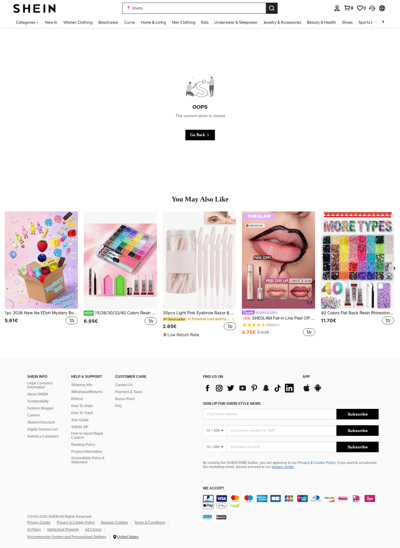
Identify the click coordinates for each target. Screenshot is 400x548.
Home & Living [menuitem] (153, 22)
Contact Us (124, 385)
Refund (77, 399)
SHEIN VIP (79, 427)
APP (306, 377)
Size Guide (80, 420)
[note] (182, 335)
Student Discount (40, 422)
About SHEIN (37, 394)
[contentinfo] (291, 502)
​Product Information (86, 452)
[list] (250, 388)
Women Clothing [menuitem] (78, 22)
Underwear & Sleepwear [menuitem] (236, 22)
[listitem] (41, 274)
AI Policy (34, 529)
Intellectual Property (63, 529)
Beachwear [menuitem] (108, 22)
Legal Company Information (40, 385)
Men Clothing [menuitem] (183, 22)
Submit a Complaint (43, 436)
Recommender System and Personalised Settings (66, 537)
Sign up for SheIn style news (232, 404)
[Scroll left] (376, 22)
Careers (33, 415)
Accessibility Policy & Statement (88, 460)
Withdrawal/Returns (86, 392)
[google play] (318, 391)
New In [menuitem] (51, 22)
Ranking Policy (83, 445)
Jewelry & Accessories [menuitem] (282, 22)
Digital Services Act (42, 429)
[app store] (306, 391)
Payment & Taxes (129, 392)
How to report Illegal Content (87, 435)
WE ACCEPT (213, 488)
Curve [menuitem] (129, 22)
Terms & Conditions (149, 522)
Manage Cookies (114, 522)
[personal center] (337, 8)
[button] (372, 8)
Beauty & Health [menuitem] (321, 22)
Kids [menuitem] (204, 22)
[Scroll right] (383, 22)
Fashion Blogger (40, 408)
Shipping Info (81, 385)
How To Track (82, 413)
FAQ (118, 406)
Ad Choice (93, 529)
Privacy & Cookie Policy (317, 463)
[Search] (272, 8)
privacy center (283, 467)
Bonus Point (124, 399)
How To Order (82, 406)
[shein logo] (34, 8)
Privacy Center (39, 522)
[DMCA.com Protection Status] (221, 517)
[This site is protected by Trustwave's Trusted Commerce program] (207, 517)
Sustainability (38, 401)
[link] (348, 7)
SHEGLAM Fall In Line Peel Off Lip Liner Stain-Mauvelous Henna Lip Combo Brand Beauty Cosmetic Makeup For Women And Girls (279, 318)
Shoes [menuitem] (347, 22)
